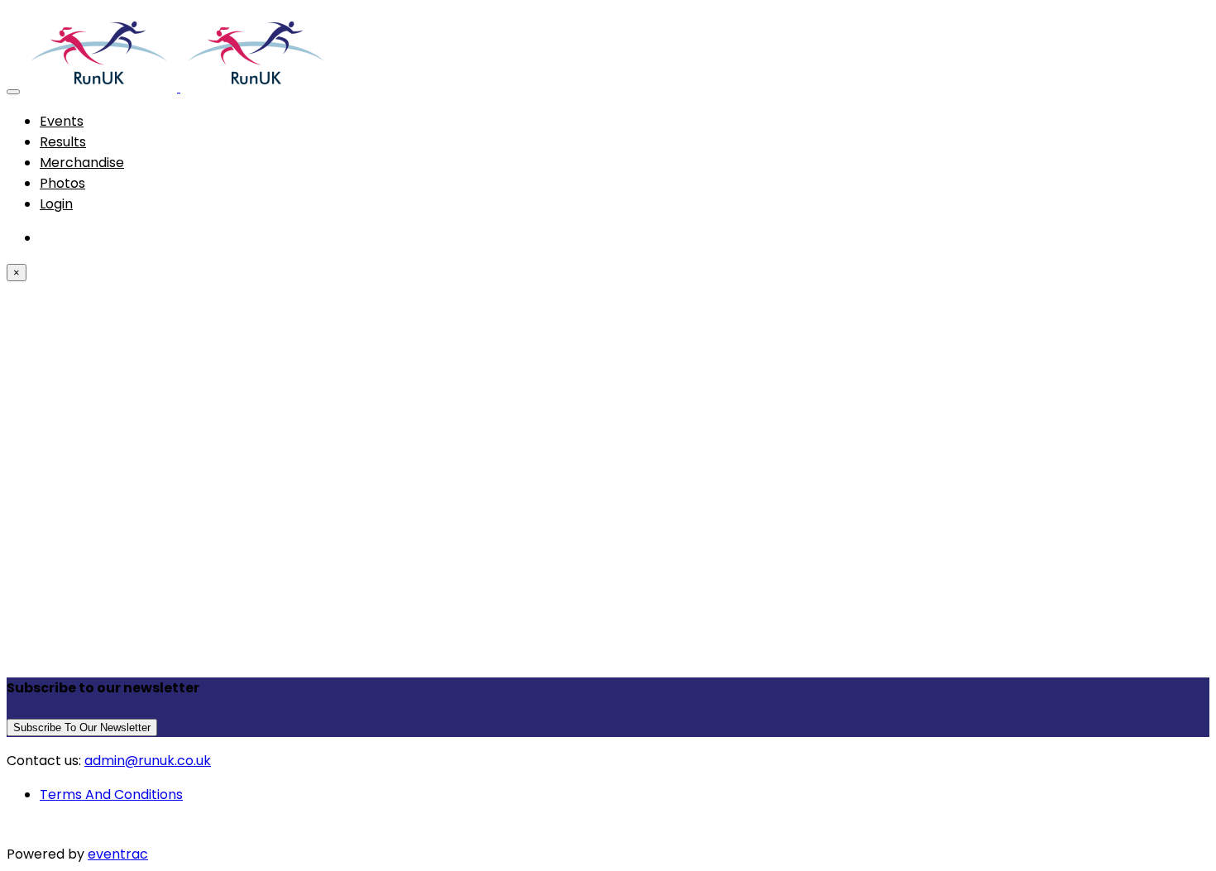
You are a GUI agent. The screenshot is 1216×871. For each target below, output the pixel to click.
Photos (62, 183)
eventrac (118, 854)
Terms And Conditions (111, 794)
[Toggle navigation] (13, 91)
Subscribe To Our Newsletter (82, 727)
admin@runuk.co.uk (147, 760)
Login (56, 203)
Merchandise (82, 162)
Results (63, 141)
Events (62, 121)
